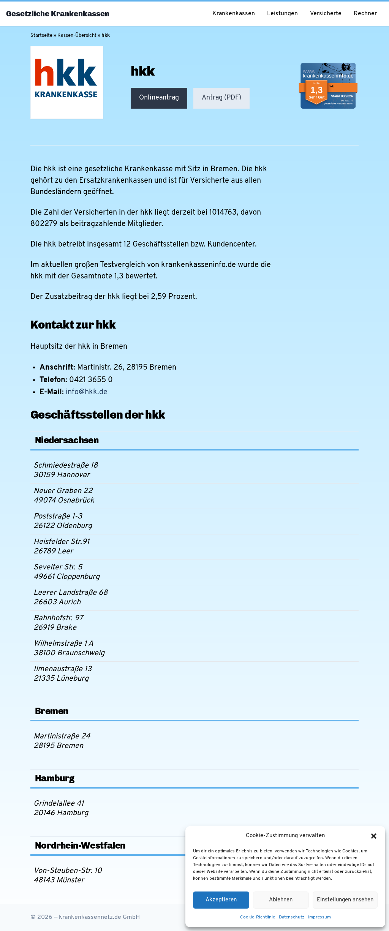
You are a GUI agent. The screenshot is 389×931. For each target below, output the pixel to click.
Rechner (365, 14)
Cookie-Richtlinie (257, 917)
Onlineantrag (159, 98)
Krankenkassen (233, 14)
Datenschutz (291, 917)
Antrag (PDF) (221, 98)
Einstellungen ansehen (345, 900)
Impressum (319, 917)
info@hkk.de (87, 392)
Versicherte (326, 14)
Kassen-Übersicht (76, 35)
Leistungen (282, 14)
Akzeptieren (221, 900)
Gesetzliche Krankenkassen (57, 13)
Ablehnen (281, 900)
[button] (374, 836)
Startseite (41, 35)
